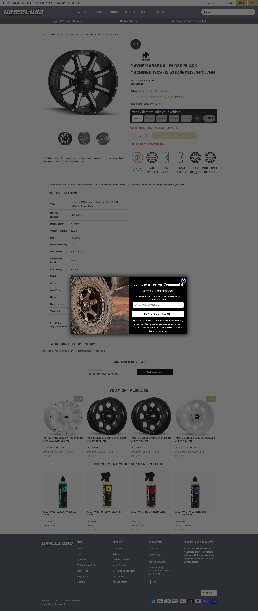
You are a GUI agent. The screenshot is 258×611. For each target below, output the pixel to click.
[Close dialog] (183, 280)
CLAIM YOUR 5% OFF (158, 314)
